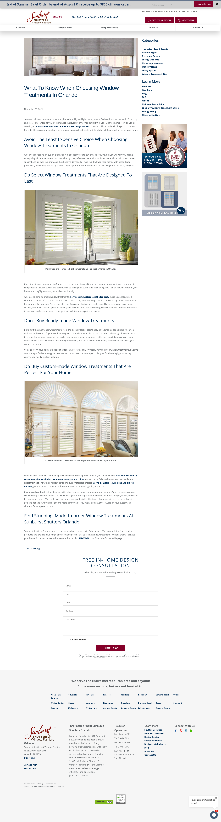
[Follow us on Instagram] (186, 731)
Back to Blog (33, 548)
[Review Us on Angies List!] (104, 802)
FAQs (144, 97)
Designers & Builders (154, 744)
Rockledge (125, 695)
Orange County (110, 708)
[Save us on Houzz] (191, 731)
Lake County (144, 708)
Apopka (54, 708)
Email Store (30, 768)
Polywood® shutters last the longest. (89, 296)
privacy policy (98, 658)
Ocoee (71, 703)
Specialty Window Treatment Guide (160, 107)
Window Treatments (155, 733)
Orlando (177, 695)
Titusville (72, 695)
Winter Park (91, 708)
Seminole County (128, 708)
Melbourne (73, 708)
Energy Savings (150, 111)
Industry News (149, 66)
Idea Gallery (148, 90)
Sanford (106, 695)
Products (146, 86)
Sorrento (90, 695)
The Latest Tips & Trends (155, 49)
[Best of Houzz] (121, 799)
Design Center (151, 737)
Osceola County (163, 708)
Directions (29, 757)
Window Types (149, 52)
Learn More (203, 4)
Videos (145, 100)
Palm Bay (142, 695)
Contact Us (150, 755)
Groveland (125, 703)
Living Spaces (149, 70)
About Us (149, 751)
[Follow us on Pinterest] (181, 731)
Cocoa (158, 703)
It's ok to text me (78, 640)
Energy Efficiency (150, 59)
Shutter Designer (153, 729)
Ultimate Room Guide (153, 104)
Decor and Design (151, 56)
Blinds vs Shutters (151, 115)
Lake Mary (90, 703)
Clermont (177, 703)
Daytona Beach (145, 703)
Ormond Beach (162, 695)
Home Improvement (152, 63)
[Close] (216, 4)
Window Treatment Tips (154, 74)
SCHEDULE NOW (110, 648)
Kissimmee (108, 703)
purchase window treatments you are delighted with (62, 126)
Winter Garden (57, 703)
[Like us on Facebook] (175, 731)
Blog (144, 93)
